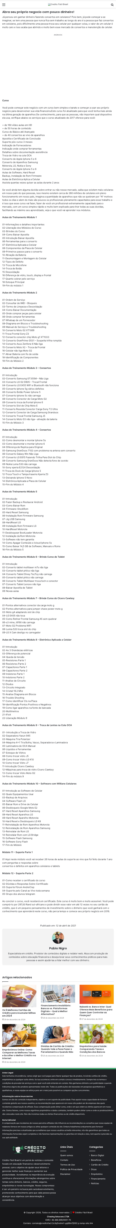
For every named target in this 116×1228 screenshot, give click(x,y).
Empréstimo (97, 1174)
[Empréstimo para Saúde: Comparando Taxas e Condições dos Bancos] (97, 1033)
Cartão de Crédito (99, 1164)
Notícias (95, 1183)
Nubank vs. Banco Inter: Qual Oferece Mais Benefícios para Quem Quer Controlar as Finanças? (96, 1011)
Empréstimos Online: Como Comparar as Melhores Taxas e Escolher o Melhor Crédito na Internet (19, 1054)
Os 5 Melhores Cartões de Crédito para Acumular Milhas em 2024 (19, 1013)
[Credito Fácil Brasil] (58, 4)
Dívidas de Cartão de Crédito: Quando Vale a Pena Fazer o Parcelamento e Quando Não (57, 1049)
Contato (64, 1160)
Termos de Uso (67, 1164)
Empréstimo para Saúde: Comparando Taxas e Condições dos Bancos (93, 1049)
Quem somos (66, 1155)
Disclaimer (65, 1174)
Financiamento (98, 1179)
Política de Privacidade (71, 1169)
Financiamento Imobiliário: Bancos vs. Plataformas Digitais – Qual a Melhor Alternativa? (56, 1010)
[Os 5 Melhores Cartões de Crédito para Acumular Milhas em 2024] (19, 996)
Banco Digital (97, 1155)
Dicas (94, 1169)
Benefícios (96, 1160)
